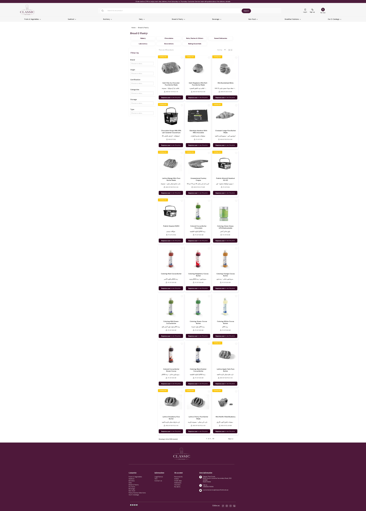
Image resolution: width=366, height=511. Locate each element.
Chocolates (169, 38)
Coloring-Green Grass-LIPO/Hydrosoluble (225, 227)
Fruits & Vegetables (31, 19)
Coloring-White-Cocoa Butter (225, 322)
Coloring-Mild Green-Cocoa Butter (171, 322)
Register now (165, 97)
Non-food (252, 19)
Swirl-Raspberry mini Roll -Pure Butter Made (198, 84)
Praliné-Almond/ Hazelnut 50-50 (225, 179)
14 (213, 438)
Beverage (216, 19)
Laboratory (143, 44)
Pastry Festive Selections (137, 493)
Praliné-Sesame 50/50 (171, 226)
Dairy (141, 19)
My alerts (177, 487)
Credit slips (178, 481)
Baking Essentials (194, 44)
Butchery (106, 19)
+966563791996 (208, 487)
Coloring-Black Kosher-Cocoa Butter (198, 370)
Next (231, 439)
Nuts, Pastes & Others (194, 38)
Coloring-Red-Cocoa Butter (171, 274)
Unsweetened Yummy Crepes (198, 179)
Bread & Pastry (178, 19)
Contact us (158, 481)
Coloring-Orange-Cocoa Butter (225, 275)
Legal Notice (159, 477)
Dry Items (132, 487)
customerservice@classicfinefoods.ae (215, 490)
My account (178, 472)
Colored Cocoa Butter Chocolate (198, 227)
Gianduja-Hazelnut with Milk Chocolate (198, 132)
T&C (156, 479)
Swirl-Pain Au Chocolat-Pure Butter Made (171, 84)
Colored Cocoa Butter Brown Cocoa (171, 370)
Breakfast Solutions (292, 19)
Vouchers (177, 485)
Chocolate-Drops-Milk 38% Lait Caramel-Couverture (171, 132)
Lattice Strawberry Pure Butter (171, 418)
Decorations (169, 44)
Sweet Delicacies (220, 38)
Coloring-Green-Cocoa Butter (198, 322)
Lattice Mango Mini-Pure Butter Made (171, 179)
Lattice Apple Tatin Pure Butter (225, 370)
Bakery (143, 38)
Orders (176, 479)
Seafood (71, 19)
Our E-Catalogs (334, 19)
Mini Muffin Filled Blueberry (225, 417)
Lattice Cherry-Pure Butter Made (198, 418)
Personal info (178, 477)
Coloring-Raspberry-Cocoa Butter (198, 275)
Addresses (177, 483)
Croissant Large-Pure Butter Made (225, 132)
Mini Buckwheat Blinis (225, 83)
